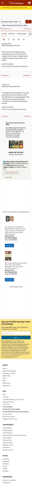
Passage (4, 33)
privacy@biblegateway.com (9, 357)
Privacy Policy (8, 355)
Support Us (6, 385)
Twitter (5, 469)
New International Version (15, 123)
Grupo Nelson (7, 438)
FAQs (4, 395)
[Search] (29, 21)
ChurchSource (7, 433)
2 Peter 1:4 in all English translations (14, 109)
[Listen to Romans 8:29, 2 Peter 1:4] (23, 39)
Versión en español (9, 480)
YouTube (5, 471)
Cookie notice (7, 414)
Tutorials (6, 397)
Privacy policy (7, 407)
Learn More (8, 177)
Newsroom (6, 383)
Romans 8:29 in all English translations (15, 66)
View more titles (16, 287)
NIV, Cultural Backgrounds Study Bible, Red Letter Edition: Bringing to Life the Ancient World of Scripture (16, 265)
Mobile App (6, 376)
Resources (12, 33)
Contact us (6, 404)
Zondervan (6, 447)
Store (4, 378)
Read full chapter (7, 64)
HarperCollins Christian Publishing (14, 435)
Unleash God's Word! (16, 154)
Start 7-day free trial (11, 173)
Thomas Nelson (8, 443)
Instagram (6, 461)
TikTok (5, 466)
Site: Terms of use (9, 416)
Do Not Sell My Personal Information (16, 412)
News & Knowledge (9, 371)
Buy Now (9, 245)
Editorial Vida (7, 440)
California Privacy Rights (11, 409)
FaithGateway (7, 428)
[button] (29, 3)
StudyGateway (7, 430)
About (5, 368)
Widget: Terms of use (10, 419)
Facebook (6, 459)
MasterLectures (8, 450)
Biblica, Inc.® (10, 133)
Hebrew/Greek (21, 33)
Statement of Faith (9, 373)
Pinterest (6, 464)
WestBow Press (8, 445)
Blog (4, 381)
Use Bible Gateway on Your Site (13, 399)
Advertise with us (8, 402)
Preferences (7, 483)
